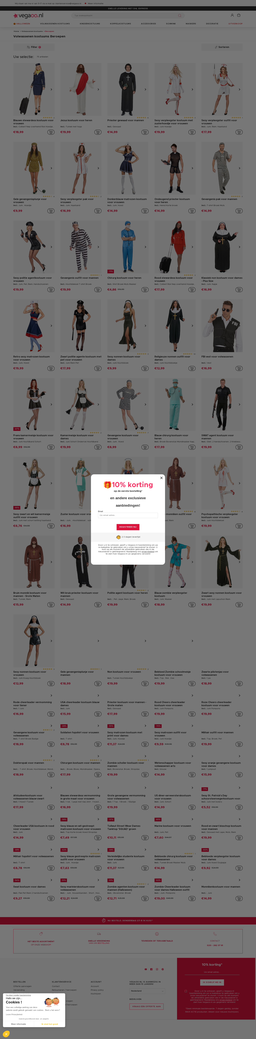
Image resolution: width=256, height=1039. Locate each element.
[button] (6, 1034)
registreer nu (127, 527)
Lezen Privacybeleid (14, 1014)
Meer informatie (18, 1024)
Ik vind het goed (49, 1024)
